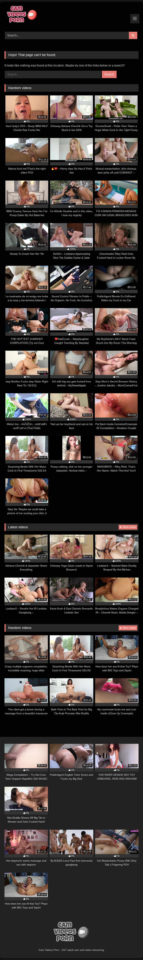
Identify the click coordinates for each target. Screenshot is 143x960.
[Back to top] (131, 949)
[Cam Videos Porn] (71, 15)
